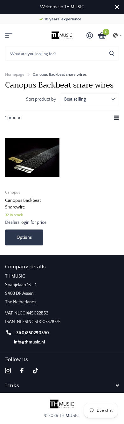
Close (117, 7)
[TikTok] (35, 370)
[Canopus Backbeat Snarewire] (32, 158)
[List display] (116, 118)
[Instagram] (8, 370)
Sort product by (41, 99)
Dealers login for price (25, 222)
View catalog (8, 35)
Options (24, 237)
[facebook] (22, 370)
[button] (117, 35)
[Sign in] (89, 35)
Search (112, 53)
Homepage (14, 74)
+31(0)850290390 (31, 333)
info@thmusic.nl (29, 342)
